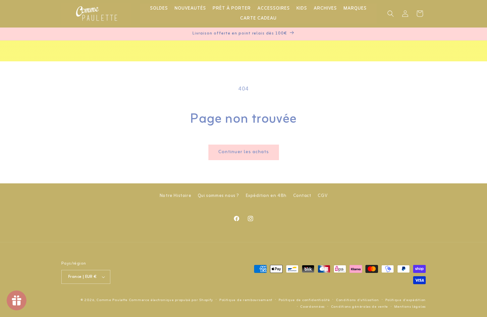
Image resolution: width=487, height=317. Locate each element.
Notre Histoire (175, 196)
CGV (322, 196)
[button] (390, 13)
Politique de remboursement (245, 300)
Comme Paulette (112, 300)
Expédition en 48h (266, 196)
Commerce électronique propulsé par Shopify (171, 300)
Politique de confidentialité (304, 300)
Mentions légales (410, 307)
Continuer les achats (243, 152)
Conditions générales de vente (359, 307)
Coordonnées (312, 307)
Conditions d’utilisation (357, 300)
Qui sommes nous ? (218, 196)
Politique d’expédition (405, 300)
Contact (302, 196)
